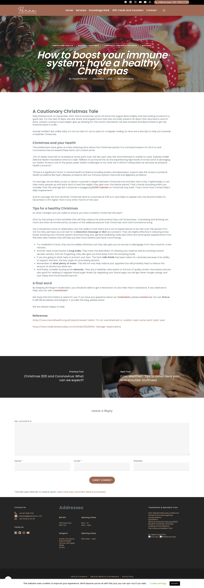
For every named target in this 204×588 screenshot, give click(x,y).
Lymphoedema (154, 517)
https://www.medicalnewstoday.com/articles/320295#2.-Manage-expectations (77, 326)
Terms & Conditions (78, 576)
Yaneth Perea (79, 78)
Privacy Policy (128, 576)
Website (138, 461)
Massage (147, 45)
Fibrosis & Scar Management (160, 515)
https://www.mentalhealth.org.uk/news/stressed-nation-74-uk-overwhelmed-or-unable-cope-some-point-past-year (99, 320)
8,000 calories (100, 187)
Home (69, 10)
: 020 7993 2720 (173, 2)
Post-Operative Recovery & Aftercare (163, 513)
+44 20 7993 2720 (26, 513)
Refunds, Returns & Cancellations (105, 576)
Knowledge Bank (99, 10)
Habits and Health (62, 45)
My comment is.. (23, 421)
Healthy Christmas (88, 45)
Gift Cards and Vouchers (127, 10)
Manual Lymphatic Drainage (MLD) (163, 522)
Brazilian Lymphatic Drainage (160, 524)
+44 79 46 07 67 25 (26, 519)
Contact (151, 10)
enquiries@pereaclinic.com (30, 516)
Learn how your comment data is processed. (81, 491)
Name (19, 461)
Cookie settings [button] (158, 583)
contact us (145, 297)
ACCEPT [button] (174, 583)
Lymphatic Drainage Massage (120, 45)
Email (77, 461)
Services (81, 10)
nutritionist (60, 290)
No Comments (126, 78)
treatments (124, 297)
